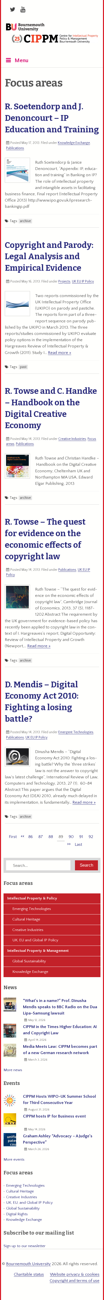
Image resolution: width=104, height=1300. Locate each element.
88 (50, 836)
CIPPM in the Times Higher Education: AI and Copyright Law (60, 1030)
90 (71, 836)
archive (25, 221)
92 (91, 836)
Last (78, 844)
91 (81, 836)
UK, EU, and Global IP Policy (29, 1202)
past (23, 367)
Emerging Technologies (31, 909)
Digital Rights (17, 1214)
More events (14, 1159)
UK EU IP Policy (83, 281)
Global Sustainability (29, 961)
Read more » (59, 352)
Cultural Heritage (26, 919)
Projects (64, 281)
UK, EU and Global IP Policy (35, 940)
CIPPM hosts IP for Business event (54, 1116)
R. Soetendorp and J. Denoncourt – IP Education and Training (52, 118)
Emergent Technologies (75, 732)
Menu (22, 60)
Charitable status (29, 1274)
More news (13, 1070)
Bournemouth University (25, 27)
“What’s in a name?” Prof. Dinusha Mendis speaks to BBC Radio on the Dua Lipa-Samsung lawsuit (60, 1006)
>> (69, 844)
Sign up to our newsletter (24, 1246)
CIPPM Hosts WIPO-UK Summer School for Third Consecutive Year (59, 1099)
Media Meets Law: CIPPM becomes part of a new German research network (60, 1049)
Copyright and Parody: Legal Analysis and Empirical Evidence (49, 256)
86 (30, 836)
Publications (15, 148)
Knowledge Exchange (74, 143)
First (13, 836)
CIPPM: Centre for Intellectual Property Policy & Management (54, 42)
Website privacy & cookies (74, 1274)
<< (22, 836)
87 (40, 836)
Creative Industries (72, 439)
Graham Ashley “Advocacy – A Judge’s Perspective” (57, 1139)
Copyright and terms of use (74, 1280)
